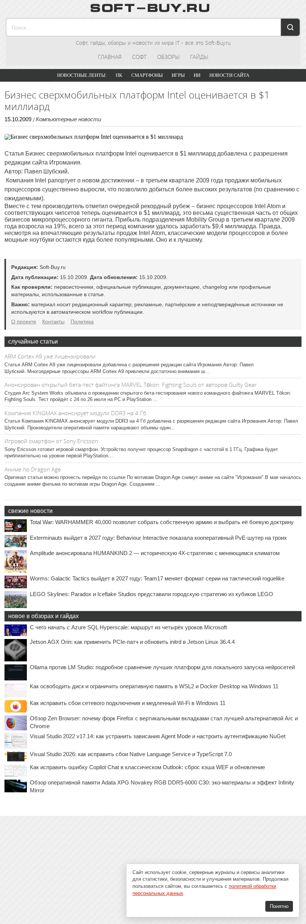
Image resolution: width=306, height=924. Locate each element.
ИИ (197, 75)
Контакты (53, 322)
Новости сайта (229, 75)
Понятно (279, 906)
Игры (178, 75)
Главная (110, 56)
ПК (119, 75)
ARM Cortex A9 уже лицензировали (50, 356)
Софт (139, 56)
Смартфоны (147, 75)
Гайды (199, 56)
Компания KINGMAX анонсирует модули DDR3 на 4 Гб (75, 413)
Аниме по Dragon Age (32, 469)
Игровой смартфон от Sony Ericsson (51, 441)
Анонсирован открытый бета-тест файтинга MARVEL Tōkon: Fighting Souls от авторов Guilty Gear (130, 384)
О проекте (23, 322)
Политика (82, 322)
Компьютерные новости (68, 119)
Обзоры (168, 56)
